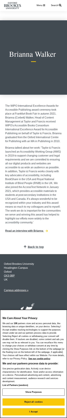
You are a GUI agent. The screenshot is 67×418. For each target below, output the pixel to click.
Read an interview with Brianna (24, 230)
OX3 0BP (9, 275)
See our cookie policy (39, 358)
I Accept (33, 411)
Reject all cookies (33, 402)
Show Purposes (33, 392)
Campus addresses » (16, 290)
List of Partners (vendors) (15, 385)
